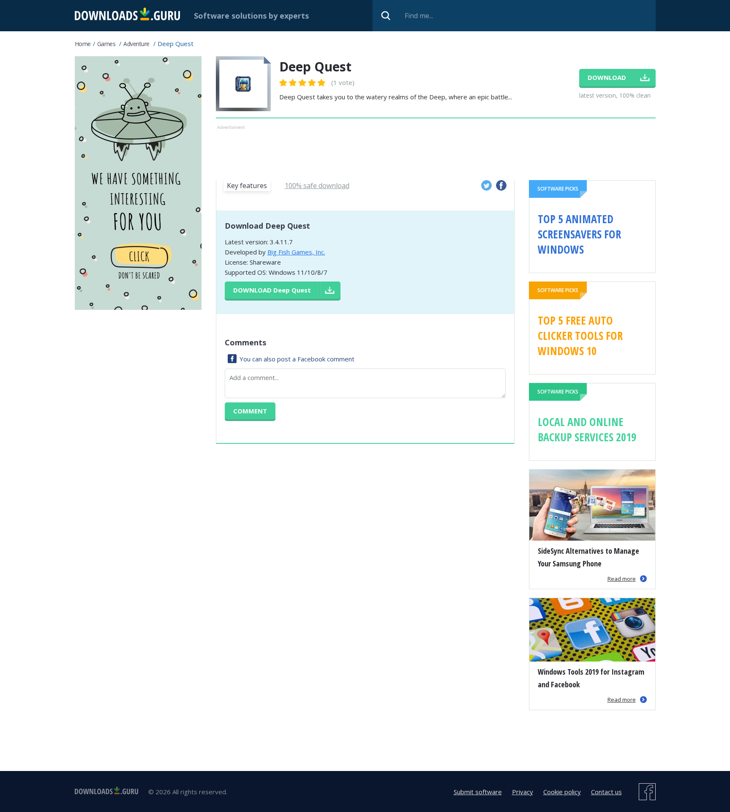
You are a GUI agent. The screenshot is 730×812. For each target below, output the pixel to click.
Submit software (478, 791)
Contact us (606, 791)
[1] (283, 82)
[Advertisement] (436, 151)
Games (106, 44)
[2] (288, 82)
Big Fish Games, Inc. (296, 252)
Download (272, 290)
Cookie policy (562, 791)
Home (83, 44)
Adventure (136, 44)
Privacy (522, 791)
